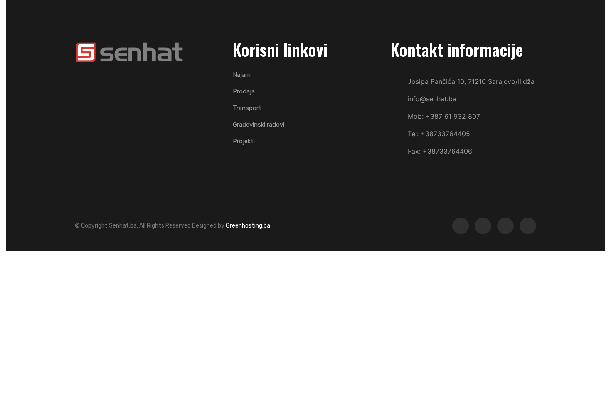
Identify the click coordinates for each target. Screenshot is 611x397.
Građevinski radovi (258, 124)
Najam (242, 74)
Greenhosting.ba (248, 225)
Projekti (244, 141)
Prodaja (244, 91)
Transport (247, 108)
